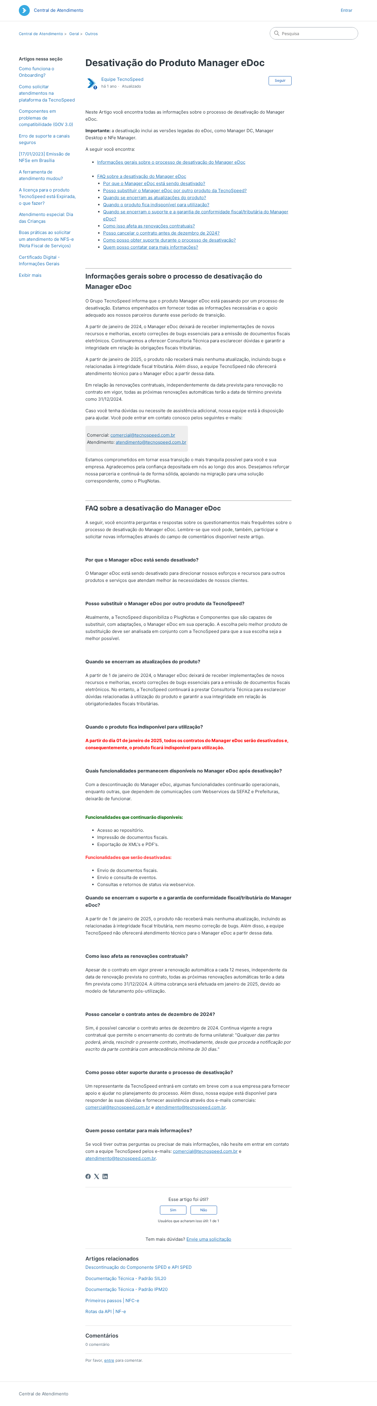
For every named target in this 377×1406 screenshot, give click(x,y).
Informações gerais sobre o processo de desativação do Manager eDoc (171, 162)
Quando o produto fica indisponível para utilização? (156, 204)
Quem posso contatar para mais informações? (150, 247)
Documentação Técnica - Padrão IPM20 (126, 1289)
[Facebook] (88, 1176)
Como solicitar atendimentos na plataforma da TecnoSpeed (47, 93)
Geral (74, 33)
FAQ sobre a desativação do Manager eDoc (141, 176)
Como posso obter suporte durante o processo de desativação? (169, 240)
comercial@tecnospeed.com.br (142, 435)
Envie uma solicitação (208, 1239)
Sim (173, 1210)
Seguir (280, 80)
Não (203, 1210)
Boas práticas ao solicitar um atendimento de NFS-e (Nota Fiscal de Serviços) (46, 239)
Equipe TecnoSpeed (122, 79)
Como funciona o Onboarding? (36, 72)
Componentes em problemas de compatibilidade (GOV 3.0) (46, 117)
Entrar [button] (346, 10)
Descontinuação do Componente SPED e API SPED (138, 1267)
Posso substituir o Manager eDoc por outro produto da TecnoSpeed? (175, 190)
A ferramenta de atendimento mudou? (41, 175)
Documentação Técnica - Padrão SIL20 (125, 1278)
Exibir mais (30, 275)
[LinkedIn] (105, 1176)
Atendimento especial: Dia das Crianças (46, 218)
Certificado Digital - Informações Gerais (39, 260)
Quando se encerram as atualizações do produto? (154, 197)
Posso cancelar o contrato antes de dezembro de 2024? (161, 233)
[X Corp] (96, 1176)
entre (109, 1360)
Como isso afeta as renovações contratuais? (149, 226)
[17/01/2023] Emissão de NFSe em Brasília (44, 157)
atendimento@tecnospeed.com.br (151, 442)
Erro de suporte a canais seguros (44, 139)
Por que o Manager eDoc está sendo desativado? (154, 183)
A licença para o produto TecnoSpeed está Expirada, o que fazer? (47, 196)
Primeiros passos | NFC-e (112, 1300)
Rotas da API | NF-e (105, 1311)
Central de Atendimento (41, 33)
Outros (91, 33)
